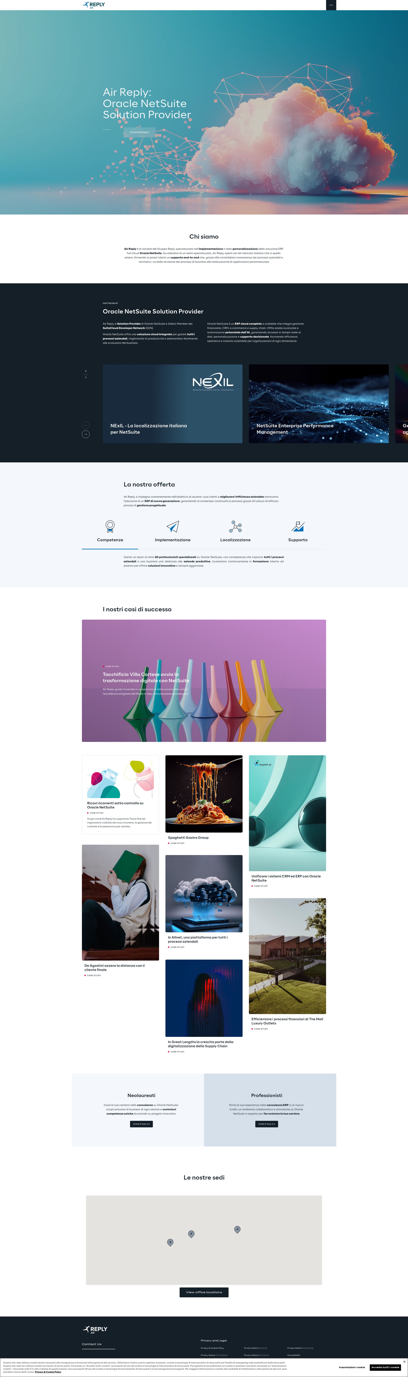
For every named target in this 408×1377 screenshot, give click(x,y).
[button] (139, 132)
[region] (204, 1367)
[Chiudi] (404, 1361)
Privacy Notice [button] (214, 1355)
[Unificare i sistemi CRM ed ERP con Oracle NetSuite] (287, 813)
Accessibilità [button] (293, 1355)
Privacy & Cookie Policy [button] (212, 1348)
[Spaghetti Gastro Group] (204, 794)
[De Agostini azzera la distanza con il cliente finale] (120, 903)
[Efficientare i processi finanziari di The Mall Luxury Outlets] (287, 956)
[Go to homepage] (97, 5)
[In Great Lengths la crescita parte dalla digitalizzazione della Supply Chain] (204, 998)
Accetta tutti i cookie (385, 1367)
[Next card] (86, 434)
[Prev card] (86, 425)
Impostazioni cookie (352, 1367)
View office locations (204, 1292)
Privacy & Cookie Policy (48, 1372)
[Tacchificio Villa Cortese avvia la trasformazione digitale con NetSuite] (204, 681)
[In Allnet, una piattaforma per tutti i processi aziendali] (204, 893)
